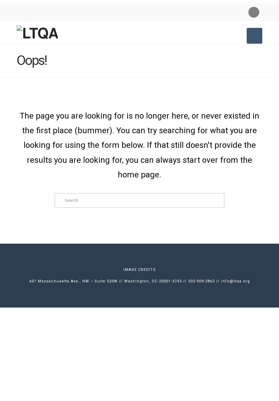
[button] (254, 35)
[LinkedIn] (253, 12)
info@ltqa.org (235, 281)
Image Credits (140, 269)
